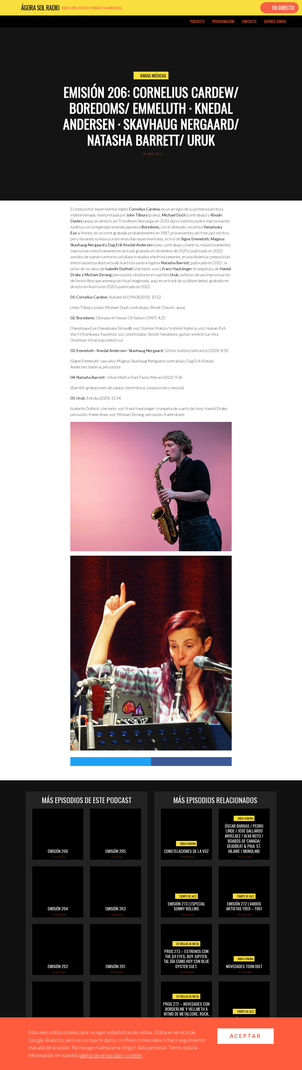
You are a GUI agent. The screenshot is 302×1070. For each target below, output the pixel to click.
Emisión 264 (58, 908)
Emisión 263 (115, 908)
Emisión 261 (115, 966)
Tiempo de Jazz (187, 896)
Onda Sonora (187, 843)
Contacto (249, 21)
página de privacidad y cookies (110, 1055)
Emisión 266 (58, 851)
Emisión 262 (58, 966)
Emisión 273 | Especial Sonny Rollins (186, 906)
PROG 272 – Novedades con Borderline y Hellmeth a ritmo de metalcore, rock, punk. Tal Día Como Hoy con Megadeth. (186, 1014)
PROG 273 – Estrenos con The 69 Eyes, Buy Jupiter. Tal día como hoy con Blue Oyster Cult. (186, 958)
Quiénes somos (275, 21)
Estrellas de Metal (187, 944)
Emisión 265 (115, 851)
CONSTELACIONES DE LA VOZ (186, 851)
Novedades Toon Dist (244, 966)
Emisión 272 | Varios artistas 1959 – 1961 (244, 906)
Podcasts (197, 21)
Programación (223, 21)
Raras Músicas (153, 75)
